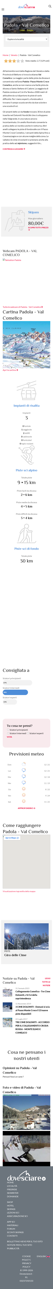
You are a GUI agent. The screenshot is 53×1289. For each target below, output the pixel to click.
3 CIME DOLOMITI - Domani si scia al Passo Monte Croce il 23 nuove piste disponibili (32, 1010)
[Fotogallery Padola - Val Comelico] (26, 1112)
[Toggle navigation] (4, 9)
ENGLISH (41, 1256)
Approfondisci (26, 808)
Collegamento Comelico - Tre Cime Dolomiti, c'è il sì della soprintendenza (32, 995)
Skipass (11, 1209)
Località (12, 1186)
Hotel (10, 1205)
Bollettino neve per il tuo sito (25, 1241)
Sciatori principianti (19, 729)
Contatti (12, 1235)
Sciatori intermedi (18, 733)
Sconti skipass (15, 1232)
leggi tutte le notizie (46, 981)
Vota (9, 737)
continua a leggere (13, 149)
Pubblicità (13, 1248)
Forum (11, 1228)
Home (5, 55)
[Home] (26, 6)
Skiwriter (12, 1193)
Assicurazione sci (17, 1216)
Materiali (12, 1225)
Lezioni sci (13, 1212)
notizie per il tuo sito (19, 1245)
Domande (12, 1196)
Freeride (12, 1189)
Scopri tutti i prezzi (38, 227)
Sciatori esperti (36, 733)
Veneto (14, 55)
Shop (10, 1202)
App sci (11, 1221)
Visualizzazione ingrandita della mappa (19, 891)
